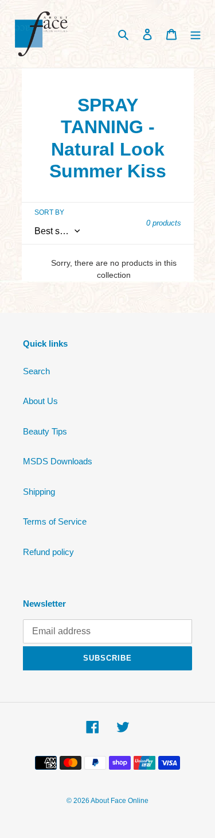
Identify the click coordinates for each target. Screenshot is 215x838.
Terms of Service (55, 521)
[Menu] (195, 34)
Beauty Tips (45, 431)
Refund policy (48, 552)
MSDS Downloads (57, 461)
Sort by (49, 212)
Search (36, 371)
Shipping (39, 491)
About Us (40, 401)
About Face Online (119, 801)
